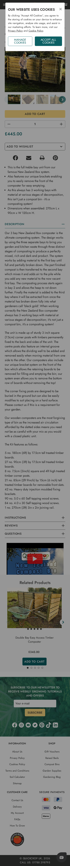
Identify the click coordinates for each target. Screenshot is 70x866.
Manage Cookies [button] (20, 41)
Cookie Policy (36, 31)
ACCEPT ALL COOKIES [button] (48, 41)
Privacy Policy (15, 31)
